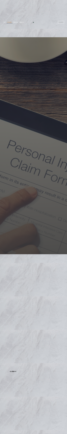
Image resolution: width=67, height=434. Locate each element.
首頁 (5, 22)
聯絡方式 (22, 22)
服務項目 (15, 22)
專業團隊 (9, 22)
